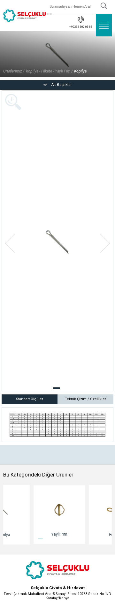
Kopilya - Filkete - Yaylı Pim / (49, 71)
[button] (56, 388)
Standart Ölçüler (29, 399)
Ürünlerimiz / (14, 71)
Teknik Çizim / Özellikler (85, 399)
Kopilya (80, 71)
